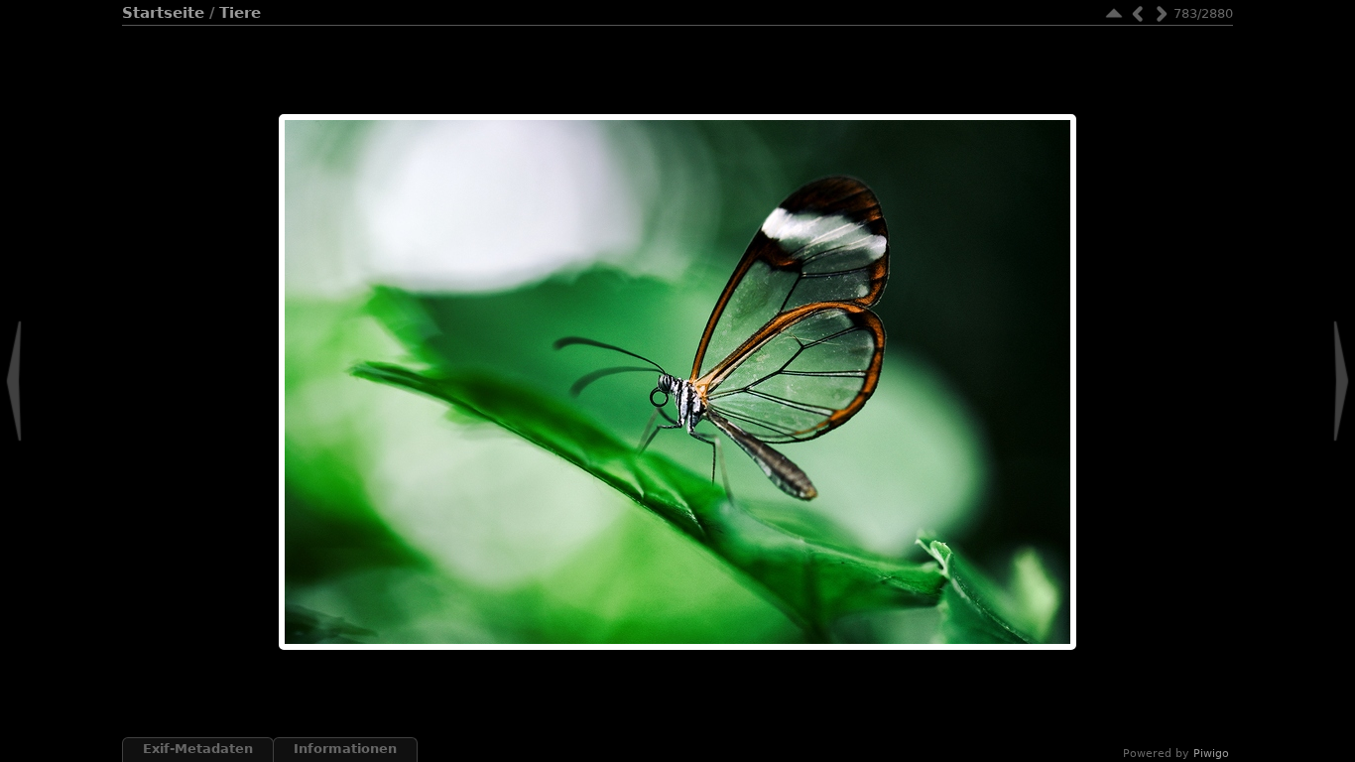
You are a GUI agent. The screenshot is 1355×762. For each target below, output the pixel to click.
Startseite (163, 13)
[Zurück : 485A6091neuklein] (1138, 13)
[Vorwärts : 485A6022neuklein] (1161, 13)
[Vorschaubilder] (1114, 13)
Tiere (240, 13)
